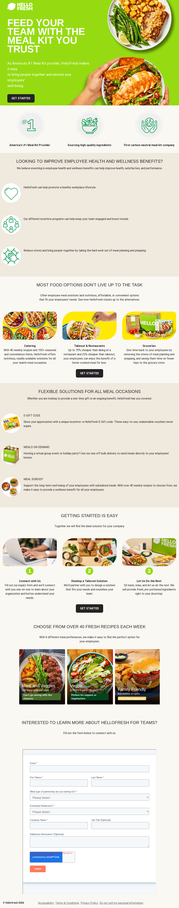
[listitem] (30, 126)
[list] (89, 676)
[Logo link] (20, 9)
